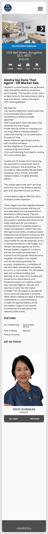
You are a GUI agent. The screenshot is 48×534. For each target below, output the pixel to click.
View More (34, 419)
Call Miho (13, 419)
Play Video (37, 38)
